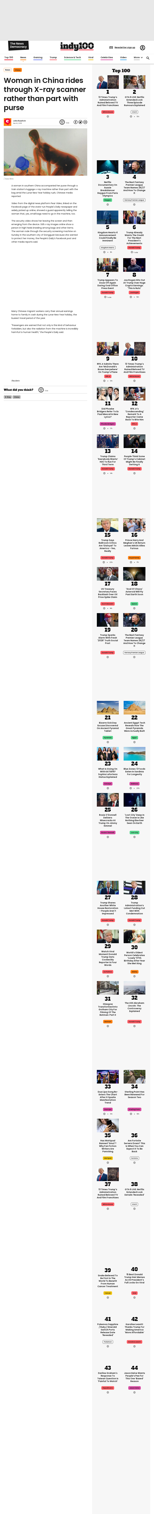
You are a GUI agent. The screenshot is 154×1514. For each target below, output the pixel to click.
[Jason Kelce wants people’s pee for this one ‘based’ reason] (135, 1357)
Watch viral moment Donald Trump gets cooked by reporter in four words (108, 958)
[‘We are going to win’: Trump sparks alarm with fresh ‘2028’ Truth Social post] (107, 619)
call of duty (108, 1476)
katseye (107, 784)
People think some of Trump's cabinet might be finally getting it (134, 460)
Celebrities (107, 57)
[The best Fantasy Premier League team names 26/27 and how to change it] (134, 166)
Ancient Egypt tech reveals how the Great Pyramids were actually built (134, 726)
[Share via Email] (85, 122)
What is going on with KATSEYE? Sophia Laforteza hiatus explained (107, 772)
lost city (134, 832)
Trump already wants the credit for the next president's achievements (134, 238)
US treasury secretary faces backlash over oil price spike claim (107, 593)
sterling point (134, 1109)
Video (123, 57)
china (17, 70)
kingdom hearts (107, 248)
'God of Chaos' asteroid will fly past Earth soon (134, 592)
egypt (134, 738)
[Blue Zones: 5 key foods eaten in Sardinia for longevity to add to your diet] (135, 753)
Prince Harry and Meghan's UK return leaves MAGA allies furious (134, 544)
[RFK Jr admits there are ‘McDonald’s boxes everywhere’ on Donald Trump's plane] (108, 348)
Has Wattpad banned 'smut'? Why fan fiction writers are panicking (107, 1146)
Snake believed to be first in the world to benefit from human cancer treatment (107, 1281)
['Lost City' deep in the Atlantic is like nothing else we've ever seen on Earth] (135, 799)
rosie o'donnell (107, 832)
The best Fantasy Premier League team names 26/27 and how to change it (134, 187)
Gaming (37, 57)
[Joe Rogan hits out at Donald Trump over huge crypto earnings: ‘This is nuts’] (134, 264)
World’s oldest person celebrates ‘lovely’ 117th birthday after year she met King (134, 958)
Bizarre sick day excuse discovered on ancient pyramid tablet (108, 726)
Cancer (108, 1293)
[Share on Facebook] (76, 122)
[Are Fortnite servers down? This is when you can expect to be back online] (135, 1125)
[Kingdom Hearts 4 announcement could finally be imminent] (107, 217)
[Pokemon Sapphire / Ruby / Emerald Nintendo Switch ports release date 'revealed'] (108, 1309)
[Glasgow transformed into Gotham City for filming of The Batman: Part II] (108, 988)
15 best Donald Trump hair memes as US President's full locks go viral (134, 1278)
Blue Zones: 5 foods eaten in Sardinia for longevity (134, 771)
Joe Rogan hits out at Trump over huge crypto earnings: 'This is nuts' (134, 284)
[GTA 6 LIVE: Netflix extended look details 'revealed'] (135, 1174)
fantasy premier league (134, 200)
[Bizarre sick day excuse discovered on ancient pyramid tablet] (108, 707)
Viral (90, 57)
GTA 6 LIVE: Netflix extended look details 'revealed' (134, 1192)
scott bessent (107, 604)
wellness (134, 784)
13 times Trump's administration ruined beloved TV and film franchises (108, 101)
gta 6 (134, 112)
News (23, 57)
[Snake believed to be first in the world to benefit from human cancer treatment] (108, 1260)
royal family (134, 558)
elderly (134, 972)
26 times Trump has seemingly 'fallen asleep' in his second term (134, 1462)
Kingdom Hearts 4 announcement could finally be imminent (108, 236)
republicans (108, 1388)
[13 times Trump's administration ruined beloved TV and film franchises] (108, 81)
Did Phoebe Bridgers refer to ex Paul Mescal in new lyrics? (108, 412)
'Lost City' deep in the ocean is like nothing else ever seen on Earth (134, 819)
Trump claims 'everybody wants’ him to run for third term (108, 460)
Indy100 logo (77, 46)
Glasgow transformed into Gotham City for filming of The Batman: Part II (108, 1009)
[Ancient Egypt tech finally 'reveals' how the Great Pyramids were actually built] (135, 707)
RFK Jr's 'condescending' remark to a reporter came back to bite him (134, 414)
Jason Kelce (134, 1388)
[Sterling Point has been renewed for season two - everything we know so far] (135, 1076)
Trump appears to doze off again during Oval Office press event (107, 284)
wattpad (107, 1158)
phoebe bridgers (107, 424)
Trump (53, 57)
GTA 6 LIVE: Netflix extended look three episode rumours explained (134, 101)
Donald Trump (107, 558)
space (134, 604)
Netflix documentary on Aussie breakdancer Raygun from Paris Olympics (107, 189)
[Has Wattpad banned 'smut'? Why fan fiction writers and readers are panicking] (108, 1125)
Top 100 (8, 57)
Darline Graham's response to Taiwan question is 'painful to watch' (107, 1377)
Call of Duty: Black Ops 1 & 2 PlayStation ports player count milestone (108, 1463)
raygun (108, 200)
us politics (108, 972)
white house (108, 112)
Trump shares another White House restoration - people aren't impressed (107, 908)
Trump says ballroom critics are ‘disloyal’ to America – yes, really (108, 545)
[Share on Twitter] (80, 122)
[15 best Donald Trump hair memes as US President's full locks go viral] (135, 1259)
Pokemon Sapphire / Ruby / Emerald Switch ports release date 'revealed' (107, 1330)
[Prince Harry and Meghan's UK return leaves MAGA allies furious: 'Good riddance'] (134, 524)
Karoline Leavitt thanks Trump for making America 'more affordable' (134, 1328)
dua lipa (107, 1109)
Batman (108, 1022)
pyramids (108, 738)
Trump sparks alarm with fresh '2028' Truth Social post (107, 639)
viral (134, 1293)
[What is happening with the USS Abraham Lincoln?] (135, 987)
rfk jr (108, 376)
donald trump (134, 248)
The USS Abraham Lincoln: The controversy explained (134, 1007)
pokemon (108, 1342)
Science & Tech (72, 57)
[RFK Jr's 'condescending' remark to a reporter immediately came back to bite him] (135, 393)
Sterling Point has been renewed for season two (135, 1094)
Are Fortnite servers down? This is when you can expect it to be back (134, 1146)
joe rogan (134, 292)
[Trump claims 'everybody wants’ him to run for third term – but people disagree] (108, 441)
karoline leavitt (134, 1342)
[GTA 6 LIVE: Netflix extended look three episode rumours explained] (135, 81)
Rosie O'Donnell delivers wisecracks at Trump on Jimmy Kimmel (108, 820)
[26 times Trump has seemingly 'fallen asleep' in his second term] (135, 1442)
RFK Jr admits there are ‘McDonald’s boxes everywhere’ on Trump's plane (108, 368)
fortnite (134, 1158)
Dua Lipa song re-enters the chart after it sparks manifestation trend (108, 1097)
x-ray (8, 397)
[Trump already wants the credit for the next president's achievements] (134, 217)
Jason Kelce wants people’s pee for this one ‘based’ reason (134, 1377)
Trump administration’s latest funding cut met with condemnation (134, 908)
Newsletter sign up (125, 47)
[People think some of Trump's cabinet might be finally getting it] (135, 441)
